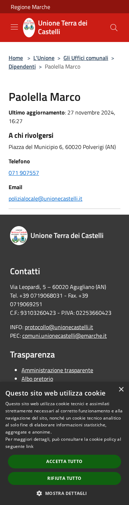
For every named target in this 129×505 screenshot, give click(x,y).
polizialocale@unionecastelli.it (45, 198)
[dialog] (64, 443)
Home (16, 57)
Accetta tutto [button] (64, 461)
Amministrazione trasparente (57, 370)
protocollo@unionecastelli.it (59, 327)
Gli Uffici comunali (85, 57)
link (29, 446)
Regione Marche (30, 7)
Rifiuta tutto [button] (64, 478)
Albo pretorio (37, 378)
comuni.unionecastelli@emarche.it (64, 335)
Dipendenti (22, 66)
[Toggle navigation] (14, 27)
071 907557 (24, 172)
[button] (64, 493)
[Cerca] (114, 27)
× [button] (121, 389)
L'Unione (43, 57)
